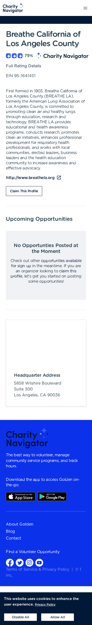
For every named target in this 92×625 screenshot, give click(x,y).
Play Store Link (52, 496)
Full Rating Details (23, 66)
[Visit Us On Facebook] (10, 562)
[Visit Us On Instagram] (29, 562)
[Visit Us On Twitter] (20, 562)
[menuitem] (11, 8)
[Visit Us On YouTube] (39, 562)
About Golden (19, 524)
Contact (13, 538)
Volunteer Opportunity (39, 552)
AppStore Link (20, 496)
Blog (10, 531)
